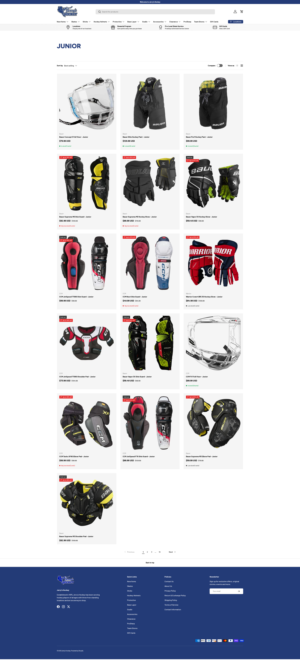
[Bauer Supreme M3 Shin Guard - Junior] (86, 183)
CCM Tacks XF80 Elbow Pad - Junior (74, 456)
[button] (241, 11)
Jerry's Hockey (66, 651)
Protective (117, 21)
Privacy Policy (170, 591)
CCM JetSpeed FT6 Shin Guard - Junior (139, 456)
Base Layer (132, 21)
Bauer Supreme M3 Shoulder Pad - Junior (76, 536)
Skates (74, 21)
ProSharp (187, 21)
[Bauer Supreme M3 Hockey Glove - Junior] (150, 183)
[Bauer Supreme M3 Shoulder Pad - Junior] (86, 503)
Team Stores (199, 21)
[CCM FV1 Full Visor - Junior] (213, 343)
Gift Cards (214, 21)
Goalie (144, 21)
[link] (129, 552)
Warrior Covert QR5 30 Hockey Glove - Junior (204, 297)
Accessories (158, 21)
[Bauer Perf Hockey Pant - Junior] (213, 103)
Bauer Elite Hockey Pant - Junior (136, 137)
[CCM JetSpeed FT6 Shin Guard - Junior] (150, 423)
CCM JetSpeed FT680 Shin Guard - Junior (76, 297)
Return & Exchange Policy (175, 595)
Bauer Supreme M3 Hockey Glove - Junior (140, 217)
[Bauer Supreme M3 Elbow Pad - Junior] (213, 423)
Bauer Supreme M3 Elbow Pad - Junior (202, 456)
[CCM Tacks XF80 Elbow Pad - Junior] (86, 423)
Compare (211, 65)
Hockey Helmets (100, 21)
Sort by (60, 65)
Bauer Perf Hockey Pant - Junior (199, 137)
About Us (168, 586)
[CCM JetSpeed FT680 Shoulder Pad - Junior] (86, 343)
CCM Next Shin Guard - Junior (135, 297)
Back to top (150, 563)
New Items (61, 21)
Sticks (85, 21)
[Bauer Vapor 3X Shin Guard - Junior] (150, 343)
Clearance (173, 21)
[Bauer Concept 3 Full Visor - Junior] (86, 103)
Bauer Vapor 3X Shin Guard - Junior (137, 376)
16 (159, 552)
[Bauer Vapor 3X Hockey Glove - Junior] (213, 183)
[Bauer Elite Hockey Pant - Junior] (150, 103)
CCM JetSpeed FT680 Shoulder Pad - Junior (77, 376)
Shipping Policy (171, 600)
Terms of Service (171, 605)
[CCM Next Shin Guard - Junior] (150, 263)
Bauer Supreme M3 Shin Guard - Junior (75, 217)
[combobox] (155, 11)
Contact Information (173, 609)
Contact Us (169, 581)
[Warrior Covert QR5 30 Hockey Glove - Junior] (213, 263)
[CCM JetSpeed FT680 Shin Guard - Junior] (86, 263)
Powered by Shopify (77, 651)
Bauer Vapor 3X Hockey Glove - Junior (201, 217)
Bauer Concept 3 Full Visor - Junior (73, 137)
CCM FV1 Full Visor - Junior (197, 376)
